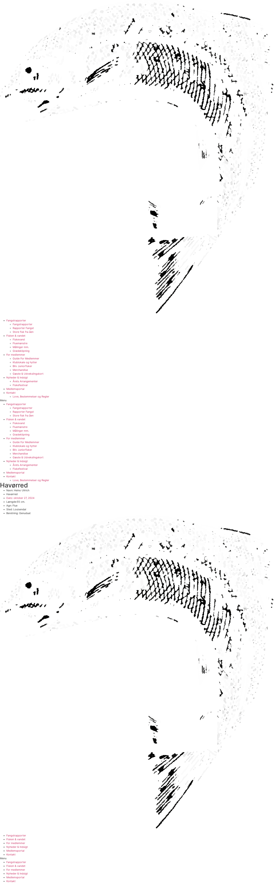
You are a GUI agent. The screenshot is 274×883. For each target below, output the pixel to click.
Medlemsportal (15, 388)
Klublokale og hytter (25, 362)
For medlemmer (15, 354)
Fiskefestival (20, 385)
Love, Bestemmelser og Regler (31, 396)
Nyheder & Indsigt (17, 377)
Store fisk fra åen (23, 331)
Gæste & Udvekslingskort (28, 373)
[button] (137, 400)
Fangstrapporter (16, 320)
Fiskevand (19, 339)
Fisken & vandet (15, 335)
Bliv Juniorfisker (22, 366)
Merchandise (20, 369)
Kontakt (11, 392)
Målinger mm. (21, 347)
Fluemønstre (20, 343)
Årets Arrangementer (25, 381)
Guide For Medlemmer (26, 358)
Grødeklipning (21, 350)
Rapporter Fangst (23, 328)
